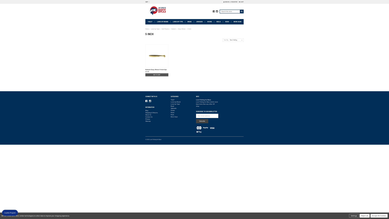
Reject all (364, 216)
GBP (146, 2)
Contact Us (148, 117)
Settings (354, 216)
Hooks (209, 22)
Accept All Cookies (379, 216)
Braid (190, 22)
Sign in (226, 2)
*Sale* (150, 22)
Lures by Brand (162, 22)
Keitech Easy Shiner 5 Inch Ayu (156, 69)
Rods (227, 22)
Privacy (147, 119)
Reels (218, 22)
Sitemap (148, 121)
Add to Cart (156, 75)
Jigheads (199, 22)
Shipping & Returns (151, 112)
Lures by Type (178, 22)
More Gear (237, 22)
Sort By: (226, 40)
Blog (146, 110)
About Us (148, 115)
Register (234, 2)
